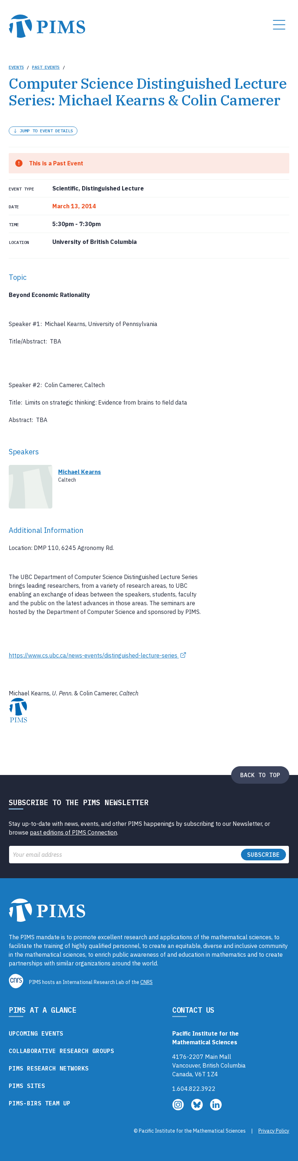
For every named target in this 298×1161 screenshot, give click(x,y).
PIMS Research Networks (49, 1068)
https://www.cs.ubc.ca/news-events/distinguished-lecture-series (94, 655)
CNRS (146, 982)
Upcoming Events (36, 1033)
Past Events (46, 67)
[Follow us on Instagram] (178, 1108)
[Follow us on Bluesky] (197, 1108)
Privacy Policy (273, 1131)
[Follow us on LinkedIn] (216, 1108)
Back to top (260, 775)
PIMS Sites (27, 1085)
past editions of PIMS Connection (73, 832)
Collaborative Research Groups (61, 1050)
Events (16, 67)
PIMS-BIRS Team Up (40, 1103)
